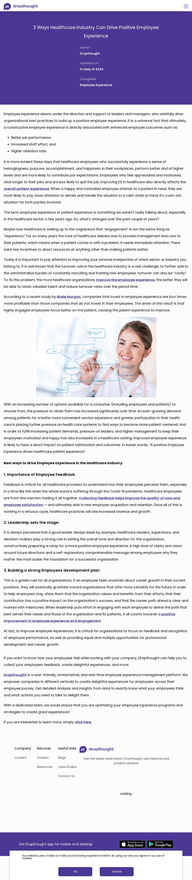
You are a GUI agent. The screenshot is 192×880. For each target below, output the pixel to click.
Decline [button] (117, 871)
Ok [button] (75, 871)
